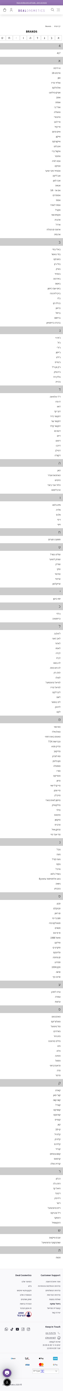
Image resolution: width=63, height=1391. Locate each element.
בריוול (58, 313)
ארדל (58, 224)
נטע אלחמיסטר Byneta (50, 878)
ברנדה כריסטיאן (53, 322)
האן (59, 470)
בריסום (57, 317)
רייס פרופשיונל (54, 1208)
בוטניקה (57, 259)
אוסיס (58, 102)
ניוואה (58, 883)
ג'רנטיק (57, 372)
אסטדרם (57, 195)
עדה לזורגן (56, 991)
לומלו (58, 677)
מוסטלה (57, 766)
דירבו (58, 445)
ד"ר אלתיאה (55, 396)
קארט (58, 1090)
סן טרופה (57, 957)
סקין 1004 (56, 967)
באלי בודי (56, 249)
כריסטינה (56, 618)
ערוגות (58, 1001)
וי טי (59, 519)
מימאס (57, 814)
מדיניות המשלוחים (53, 1290)
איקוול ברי (56, 151)
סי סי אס (57, 932)
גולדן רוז (57, 376)
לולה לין (57, 672)
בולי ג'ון (57, 264)
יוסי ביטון (57, 598)
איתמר (58, 156)
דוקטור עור (56, 421)
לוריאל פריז (55, 687)
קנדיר (58, 1149)
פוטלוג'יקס (56, 1021)
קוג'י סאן (57, 1095)
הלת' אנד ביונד (54, 485)
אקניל (58, 210)
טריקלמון (57, 583)
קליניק (58, 1139)
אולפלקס (56, 87)
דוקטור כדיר (55, 416)
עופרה (58, 996)
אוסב (58, 97)
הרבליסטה (56, 490)
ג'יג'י (59, 347)
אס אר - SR (55, 190)
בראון (58, 308)
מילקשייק (56, 805)
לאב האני (56, 638)
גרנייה (58, 381)
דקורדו (58, 455)
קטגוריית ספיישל (53, 1308)
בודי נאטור (56, 254)
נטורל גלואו (56, 873)
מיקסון (58, 819)
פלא (59, 1050)
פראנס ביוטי (55, 1065)
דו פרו (58, 401)
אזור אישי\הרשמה (53, 1281)
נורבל (58, 869)
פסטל (58, 1060)
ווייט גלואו (56, 505)
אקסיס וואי (56, 214)
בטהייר (58, 273)
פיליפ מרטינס (54, 1041)
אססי (58, 200)
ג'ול (59, 342)
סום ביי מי (56, 918)
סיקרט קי (57, 947)
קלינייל (57, 1134)
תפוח (58, 1257)
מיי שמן (57, 790)
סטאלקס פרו (55, 923)
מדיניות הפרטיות (53, 1294)
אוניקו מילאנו (55, 92)
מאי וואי (57, 726)
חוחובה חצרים (54, 539)
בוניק (58, 269)
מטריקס (57, 775)
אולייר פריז (56, 82)
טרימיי (58, 578)
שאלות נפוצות (54, 1299)
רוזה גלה (57, 1183)
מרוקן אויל (56, 829)
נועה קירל (56, 859)
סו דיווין (58, 913)
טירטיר (58, 574)
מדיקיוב (57, 751)
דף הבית (57, 26)
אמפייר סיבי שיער (53, 170)
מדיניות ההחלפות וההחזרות (49, 1286)
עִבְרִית (37, 1371)
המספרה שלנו (25, 1294)
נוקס (58, 864)
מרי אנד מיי (56, 834)
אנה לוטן (57, 180)
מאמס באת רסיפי (53, 736)
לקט (59, 711)
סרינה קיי (57, 976)
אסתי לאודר (55, 205)
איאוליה (57, 112)
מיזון (59, 780)
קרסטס (57, 1158)
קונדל (58, 1105)
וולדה (58, 509)
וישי (59, 524)
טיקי (59, 569)
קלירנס (57, 1144)
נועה (59, 854)
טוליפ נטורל (55, 554)
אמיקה (58, 166)
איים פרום (56, 131)
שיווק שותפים (26, 1299)
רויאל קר (57, 1188)
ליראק (58, 707)
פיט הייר (57, 1036)
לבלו (58, 658)
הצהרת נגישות (25, 1303)
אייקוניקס (56, 141)
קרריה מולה (55, 1163)
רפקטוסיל (56, 1222)
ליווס (59, 697)
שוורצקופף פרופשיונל (51, 1242)
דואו (59, 406)
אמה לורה (56, 161)
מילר (58, 810)
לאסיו (58, 648)
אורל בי (57, 107)
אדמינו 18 (56, 73)
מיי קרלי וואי (55, 785)
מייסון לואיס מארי (53, 800)
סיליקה (57, 942)
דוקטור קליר (55, 426)
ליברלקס (56, 692)
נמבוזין (57, 888)
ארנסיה (57, 234)
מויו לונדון (56, 756)
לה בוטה (57, 663)
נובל (59, 849)
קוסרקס (57, 1109)
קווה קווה (57, 1100)
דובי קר (57, 411)
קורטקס (57, 1114)
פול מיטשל (56, 1026)
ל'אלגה (57, 633)
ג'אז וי (58, 337)
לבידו (58, 653)
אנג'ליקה (57, 175)
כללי (58, 613)
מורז (59, 770)
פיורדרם (57, 1031)
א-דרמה (57, 68)
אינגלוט (57, 146)
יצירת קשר (56, 1312)
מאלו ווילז (56, 731)
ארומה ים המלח (54, 229)
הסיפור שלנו (26, 1281)
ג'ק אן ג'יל (56, 367)
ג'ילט (58, 357)
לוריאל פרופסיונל (53, 682)
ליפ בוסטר (56, 702)
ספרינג (57, 962)
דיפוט (58, 440)
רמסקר (57, 1217)
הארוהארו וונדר (54, 475)
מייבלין (58, 795)
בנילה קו (57, 303)
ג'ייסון (58, 352)
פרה (59, 1070)
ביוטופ (58, 283)
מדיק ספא (56, 746)
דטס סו (57, 431)
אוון (59, 77)
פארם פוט (56, 1016)
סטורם (58, 928)
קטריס (58, 1119)
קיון (59, 1124)
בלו (59, 298)
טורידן (58, 564)
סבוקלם (57, 908)
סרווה (58, 972)
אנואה (58, 185)
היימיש (58, 480)
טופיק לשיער (55, 559)
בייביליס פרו (55, 293)
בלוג (29, 1286)
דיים (59, 435)
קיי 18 (58, 1129)
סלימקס (57, 952)
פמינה (58, 1055)
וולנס (58, 514)
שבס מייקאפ (55, 1237)
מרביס (58, 824)
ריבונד (58, 1193)
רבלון (58, 1178)
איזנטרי (57, 117)
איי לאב (57, 121)
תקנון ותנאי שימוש (24, 1290)
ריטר (59, 1203)
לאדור (58, 643)
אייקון (58, 136)
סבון (59, 903)
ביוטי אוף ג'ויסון (54, 288)
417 (59, 53)
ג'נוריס (58, 362)
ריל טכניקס (56, 1212)
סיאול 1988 (55, 937)
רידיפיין (58, 1198)
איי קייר (57, 126)
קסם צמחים (55, 1153)
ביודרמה (57, 278)
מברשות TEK (54, 741)
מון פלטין (57, 761)
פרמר (58, 1075)
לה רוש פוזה (55, 667)
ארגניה (58, 219)
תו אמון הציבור (25, 1308)
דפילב (58, 450)
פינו (59, 1046)
